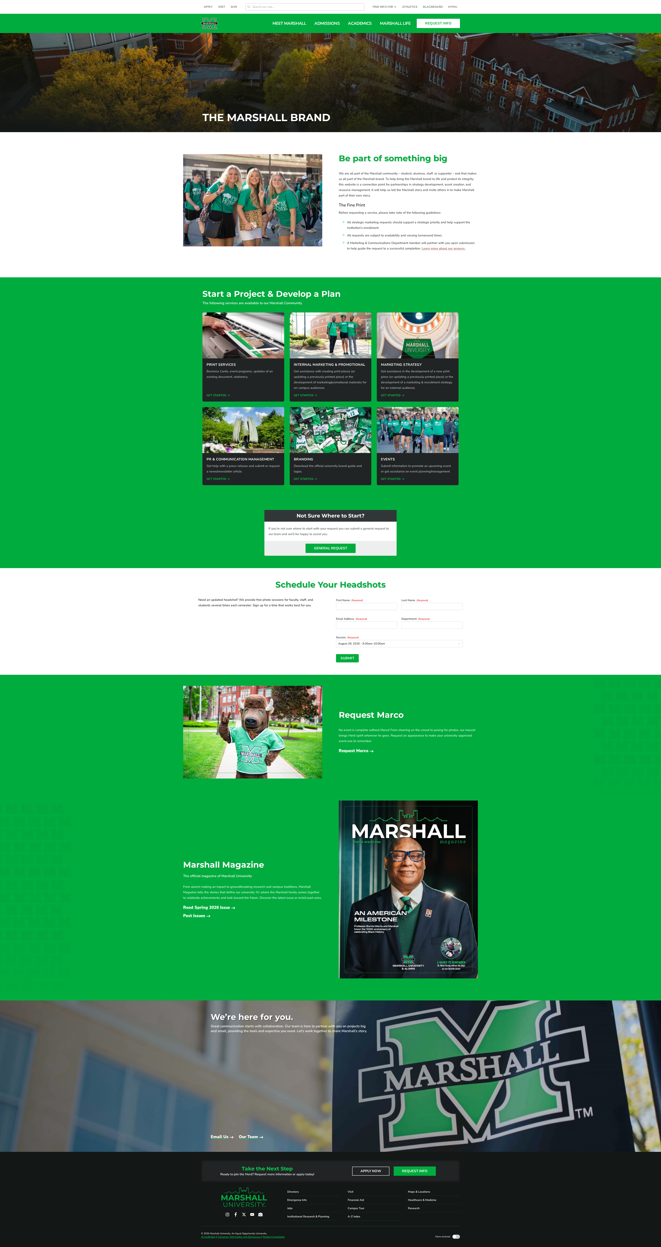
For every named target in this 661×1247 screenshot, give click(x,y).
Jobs (290, 1208)
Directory (293, 1192)
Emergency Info (297, 1200)
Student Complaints (274, 1237)
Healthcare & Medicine (422, 1200)
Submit (347, 658)
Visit (350, 1192)
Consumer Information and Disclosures (239, 1237)
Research (414, 1208)
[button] (384, 7)
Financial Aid (356, 1200)
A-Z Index (354, 1216)
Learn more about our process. (443, 248)
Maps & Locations (419, 1192)
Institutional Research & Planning (308, 1216)
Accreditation (208, 1237)
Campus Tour (356, 1208)
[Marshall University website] (209, 23)
